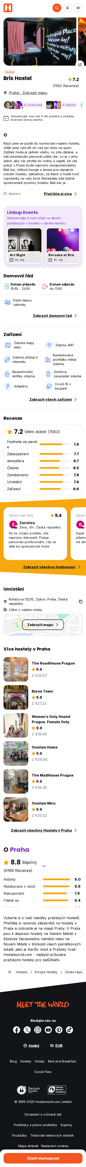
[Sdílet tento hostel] (79, 64)
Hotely (40, 1061)
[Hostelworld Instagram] (37, 1029)
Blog (13, 1061)
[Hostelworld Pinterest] (58, 1029)
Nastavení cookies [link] (55, 1146)
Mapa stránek (28, 1146)
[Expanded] (9, 972)
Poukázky (19, 1135)
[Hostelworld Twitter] (27, 1029)
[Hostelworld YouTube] (48, 1029)
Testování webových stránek (52, 1135)
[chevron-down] (44, 866)
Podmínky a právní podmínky (35, 1125)
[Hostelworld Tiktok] (69, 1029)
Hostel (9, 72)
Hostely (26, 1061)
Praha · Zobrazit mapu (28, 93)
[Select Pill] (56, 7)
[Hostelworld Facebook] (16, 1029)
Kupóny (66, 1125)
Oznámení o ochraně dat (42, 1114)
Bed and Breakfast (62, 1061)
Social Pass (42, 1072)
